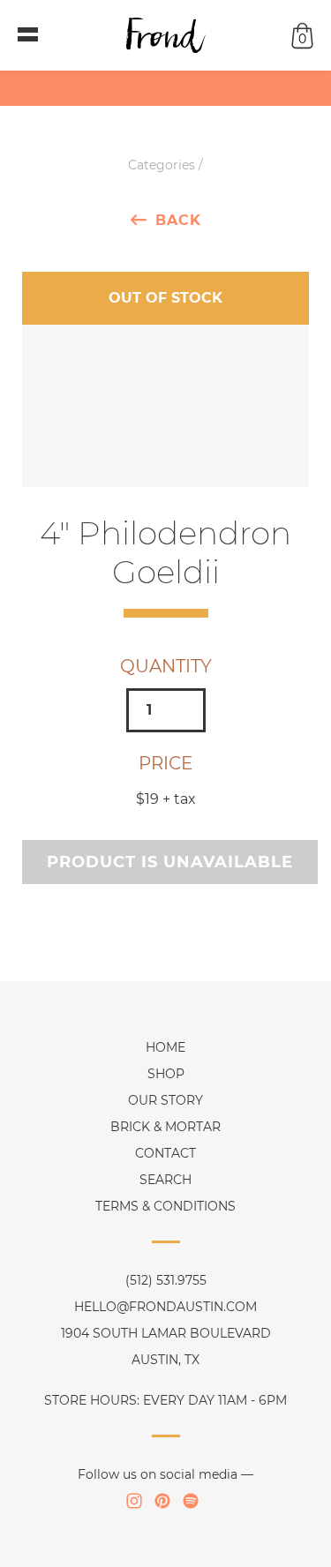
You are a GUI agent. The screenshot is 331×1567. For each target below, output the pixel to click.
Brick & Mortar (165, 1127)
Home (165, 1047)
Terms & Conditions (165, 1206)
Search (165, 1180)
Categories (161, 165)
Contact (165, 1153)
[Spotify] (190, 1501)
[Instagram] (134, 1501)
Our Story (165, 1100)
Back (178, 220)
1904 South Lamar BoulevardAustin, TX (166, 1346)
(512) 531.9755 (166, 1280)
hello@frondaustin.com (165, 1307)
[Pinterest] (162, 1501)
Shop (165, 1074)
